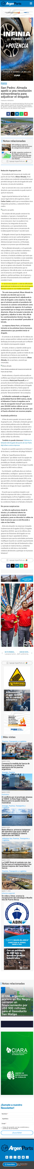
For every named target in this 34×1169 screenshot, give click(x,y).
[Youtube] (19, 1157)
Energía (5, 772)
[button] (8, 114)
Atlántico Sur (7, 838)
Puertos (4, 83)
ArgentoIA (24, 1165)
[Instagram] (11, 1157)
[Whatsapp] (27, 1157)
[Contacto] (23, 1157)
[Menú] (31, 3)
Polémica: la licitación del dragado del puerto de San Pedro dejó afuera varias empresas (16, 442)
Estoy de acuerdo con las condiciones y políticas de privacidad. (16, 1127)
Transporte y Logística (17, 741)
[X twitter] (15, 1157)
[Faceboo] (6, 1157)
